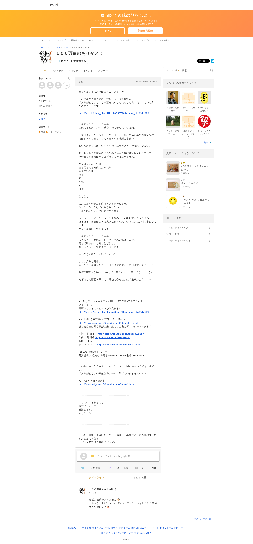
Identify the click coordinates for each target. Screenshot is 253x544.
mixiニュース (166, 528)
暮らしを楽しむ (190, 183)
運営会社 (105, 533)
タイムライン (96, 477)
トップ (45, 71)
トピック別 (139, 477)
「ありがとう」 (56, 132)
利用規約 (86, 528)
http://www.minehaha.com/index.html (118, 344)
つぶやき (58, 71)
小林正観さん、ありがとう (188, 134)
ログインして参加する (73, 61)
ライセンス (97, 528)
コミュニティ (54, 47)
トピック (73, 71)
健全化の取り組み (143, 533)
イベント (88, 71)
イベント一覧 (143, 40)
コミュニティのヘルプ (177, 227)
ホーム (44, 47)
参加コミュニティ (98, 40)
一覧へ (205, 142)
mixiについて (74, 528)
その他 (66, 47)
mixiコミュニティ (140, 528)
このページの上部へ (204, 519)
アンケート (104, 71)
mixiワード (179, 528)
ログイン (107, 30)
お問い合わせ (111, 528)
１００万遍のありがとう (103, 489)
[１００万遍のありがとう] (82, 491)
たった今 (92, 493)
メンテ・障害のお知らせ (178, 241)
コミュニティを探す (121, 40)
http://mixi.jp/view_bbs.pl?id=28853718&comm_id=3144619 (114, 113)
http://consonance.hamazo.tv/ (112, 337)
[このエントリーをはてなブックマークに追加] (212, 62)
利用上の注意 (173, 234)
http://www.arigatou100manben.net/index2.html (106, 384)
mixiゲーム (124, 528)
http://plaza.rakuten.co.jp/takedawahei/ (121, 333)
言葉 (43, 132)
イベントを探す (162, 40)
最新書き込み (77, 40)
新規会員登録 (145, 30)
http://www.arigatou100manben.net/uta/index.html (108, 322)
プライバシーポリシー (122, 533)
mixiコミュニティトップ (54, 40)
